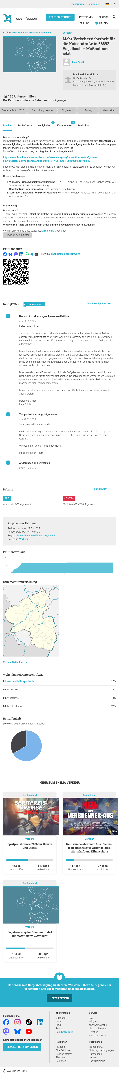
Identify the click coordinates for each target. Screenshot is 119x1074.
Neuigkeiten (44, 124)
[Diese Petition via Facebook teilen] (5, 253)
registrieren (77, 4)
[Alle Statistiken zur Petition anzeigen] (31, 655)
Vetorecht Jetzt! (97, 1035)
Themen (60, 1057)
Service (103, 17)
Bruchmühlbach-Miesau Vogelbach (31, 32)
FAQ (91, 1017)
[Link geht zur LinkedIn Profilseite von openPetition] (40, 1022)
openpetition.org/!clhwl (64, 253)
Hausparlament (97, 1028)
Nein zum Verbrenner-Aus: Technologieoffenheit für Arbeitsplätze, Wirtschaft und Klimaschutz (89, 847)
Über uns (61, 1017)
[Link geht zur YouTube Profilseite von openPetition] (29, 1031)
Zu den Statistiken (13, 662)
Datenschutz (96, 1053)
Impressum (95, 1057)
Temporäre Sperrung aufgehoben (38, 414)
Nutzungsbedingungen (101, 1050)
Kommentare (64, 124)
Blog (58, 1024)
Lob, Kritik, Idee (64, 1032)
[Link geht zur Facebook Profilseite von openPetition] (6, 1022)
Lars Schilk (78, 62)
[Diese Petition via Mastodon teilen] (16, 253)
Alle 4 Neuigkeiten (97, 303)
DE (111, 4)
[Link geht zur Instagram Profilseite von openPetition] (17, 1022)
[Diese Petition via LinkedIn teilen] (21, 253)
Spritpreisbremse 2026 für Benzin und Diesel (29, 846)
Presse (59, 1028)
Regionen (61, 1061)
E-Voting (93, 1032)
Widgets (93, 1021)
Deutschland (30, 795)
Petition (7, 125)
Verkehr (67, 32)
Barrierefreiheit (97, 1061)
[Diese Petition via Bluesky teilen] (10, 253)
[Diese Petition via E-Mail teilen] (36, 253)
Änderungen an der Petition (34, 463)
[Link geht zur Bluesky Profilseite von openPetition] (17, 1031)
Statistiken (83, 125)
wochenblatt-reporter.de (20, 681)
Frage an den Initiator (17, 235)
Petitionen (86, 17)
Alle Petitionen (63, 1050)
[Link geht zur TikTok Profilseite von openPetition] (29, 1022)
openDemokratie (98, 1024)
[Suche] (114, 17)
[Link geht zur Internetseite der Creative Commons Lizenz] (5, 1070)
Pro (7, 498)
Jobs (58, 1021)
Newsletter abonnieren (22, 1047)
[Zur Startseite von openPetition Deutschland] (20, 19)
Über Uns (84, 23)
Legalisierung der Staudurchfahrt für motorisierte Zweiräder (30, 934)
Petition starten (60, 17)
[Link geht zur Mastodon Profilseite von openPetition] (6, 1031)
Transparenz (96, 1046)
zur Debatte (101, 489)
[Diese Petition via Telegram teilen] (31, 253)
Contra (69, 498)
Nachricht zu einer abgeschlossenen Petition (44, 316)
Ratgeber (61, 1046)
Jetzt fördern (59, 998)
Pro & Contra (25, 125)
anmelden (94, 4)
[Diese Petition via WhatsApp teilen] (27, 253)
